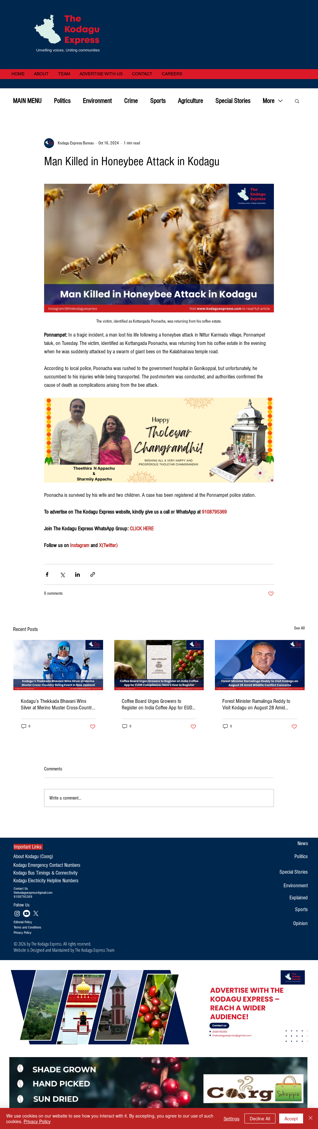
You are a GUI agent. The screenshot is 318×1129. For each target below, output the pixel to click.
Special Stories (233, 101)
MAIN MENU (27, 101)
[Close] (310, 1118)
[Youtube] (26, 913)
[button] (297, 100)
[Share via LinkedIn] (77, 574)
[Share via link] (93, 574)
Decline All (260, 1118)
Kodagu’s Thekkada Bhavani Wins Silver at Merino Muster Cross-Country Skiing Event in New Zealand (57, 704)
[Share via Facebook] (47, 574)
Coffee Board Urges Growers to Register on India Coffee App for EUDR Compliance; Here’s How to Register (158, 704)
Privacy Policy (37, 1121)
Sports (158, 101)
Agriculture (190, 101)
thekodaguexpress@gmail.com (33, 893)
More (269, 101)
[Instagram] (17, 913)
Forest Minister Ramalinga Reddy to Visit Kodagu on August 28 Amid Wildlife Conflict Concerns (256, 704)
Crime (131, 101)
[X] (35, 913)
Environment (97, 101)
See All (299, 628)
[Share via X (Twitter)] (62, 574)
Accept (291, 1118)
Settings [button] (231, 1118)
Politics (62, 101)
